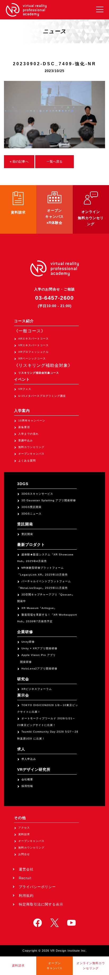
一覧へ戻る (55, 161)
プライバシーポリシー (37, 887)
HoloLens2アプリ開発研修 (39, 668)
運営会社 (26, 869)
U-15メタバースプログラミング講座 (42, 395)
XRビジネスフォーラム (36, 688)
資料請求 (24, 834)
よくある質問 (27, 460)
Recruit (25, 878)
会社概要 (27, 779)
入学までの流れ (28, 433)
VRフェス (24, 389)
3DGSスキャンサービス (37, 493)
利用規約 (26, 896)
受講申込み (25, 440)
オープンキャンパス (31, 453)
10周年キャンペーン (31, 420)
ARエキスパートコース (33, 338)
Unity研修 (28, 641)
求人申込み (28, 759)
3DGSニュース (31, 513)
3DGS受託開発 (31, 507)
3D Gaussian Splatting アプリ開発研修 (48, 500)
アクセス (24, 827)
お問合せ (24, 854)
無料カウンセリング (31, 447)
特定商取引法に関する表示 (41, 904)
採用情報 (27, 786)
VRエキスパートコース (33, 345)
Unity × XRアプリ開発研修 (39, 648)
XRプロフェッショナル (33, 351)
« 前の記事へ (19, 161)
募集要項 (24, 427)
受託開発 (27, 534)
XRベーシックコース (32, 358)
